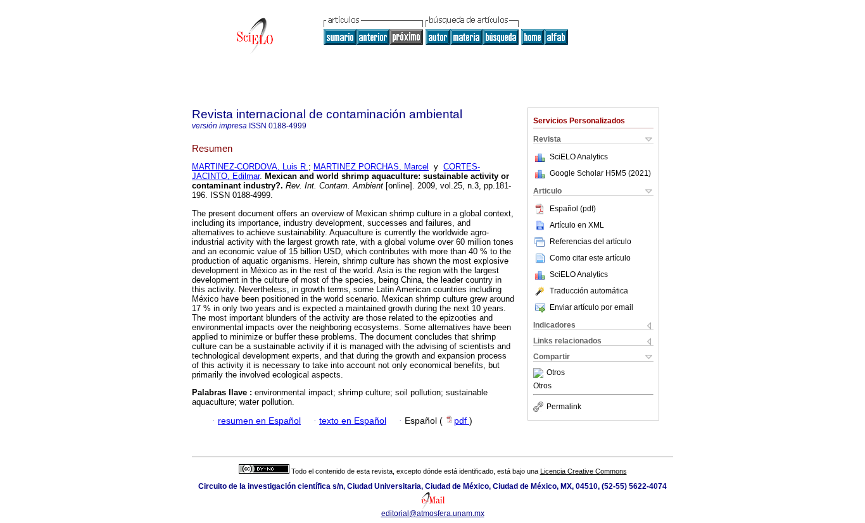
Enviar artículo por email (591, 307)
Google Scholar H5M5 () (600, 173)
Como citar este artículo (590, 258)
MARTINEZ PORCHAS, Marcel (371, 166)
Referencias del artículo (590, 241)
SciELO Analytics (579, 156)
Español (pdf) (573, 208)
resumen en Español (259, 421)
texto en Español (352, 421)
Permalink (563, 406)
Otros (555, 373)
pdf (461, 421)
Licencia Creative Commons (583, 471)
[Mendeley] (539, 373)
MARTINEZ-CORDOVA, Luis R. (250, 166)
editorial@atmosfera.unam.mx (432, 513)
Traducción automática (589, 290)
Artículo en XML (577, 225)
